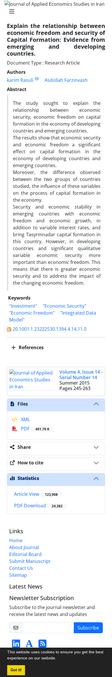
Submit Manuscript (30, 561)
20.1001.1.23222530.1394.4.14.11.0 (49, 329)
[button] (58, 659)
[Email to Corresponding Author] (36, 78)
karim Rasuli (20, 80)
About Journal (24, 547)
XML (25, 419)
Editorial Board (25, 554)
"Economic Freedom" (32, 313)
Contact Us (21, 568)
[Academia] (29, 645)
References (31, 347)
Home (15, 540)
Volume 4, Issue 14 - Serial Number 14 (81, 375)
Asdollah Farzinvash (66, 80)
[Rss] (42, 645)
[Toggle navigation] (54, 11)
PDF (34, 429)
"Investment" (23, 306)
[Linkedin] (16, 645)
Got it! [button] (16, 670)
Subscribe (88, 628)
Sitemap (18, 575)
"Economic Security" (64, 306)
